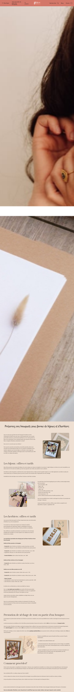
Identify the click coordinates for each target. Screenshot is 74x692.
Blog (62, 3)
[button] (5, 3)
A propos (27, 3)
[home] (37, 3)
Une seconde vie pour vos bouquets (16, 3)
